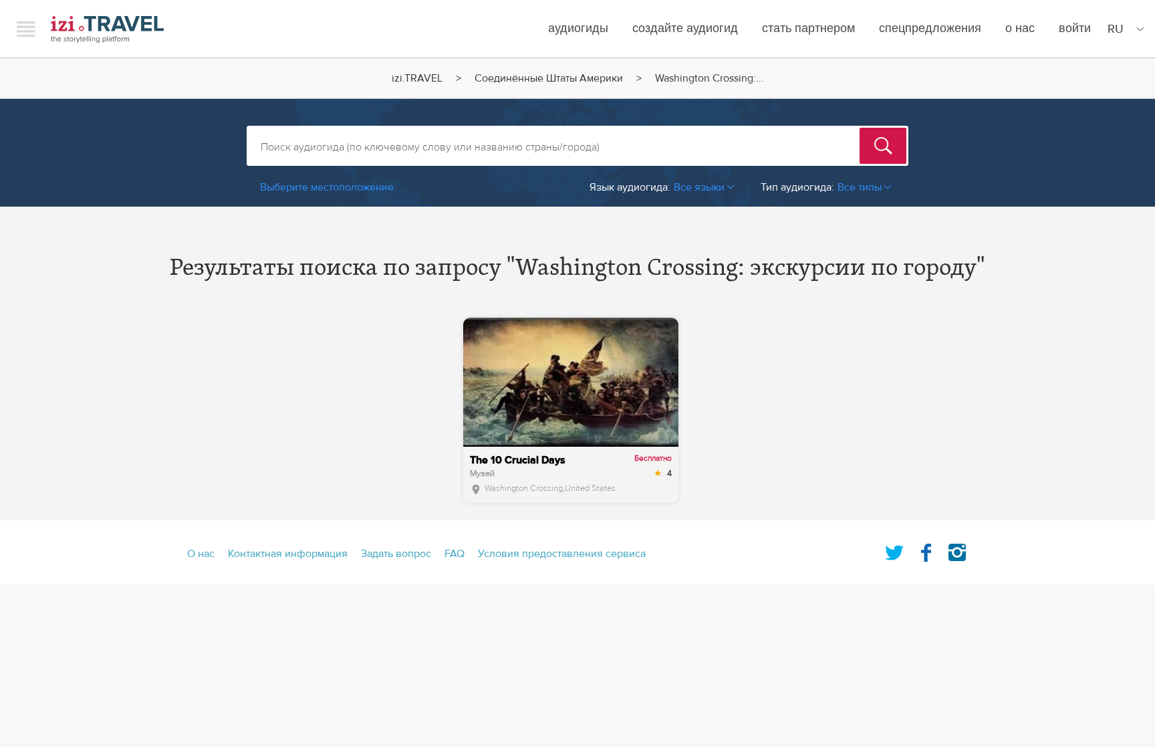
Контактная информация (288, 553)
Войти (1075, 28)
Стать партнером (808, 28)
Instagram (957, 550)
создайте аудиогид (685, 28)
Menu (26, 29)
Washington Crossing (524, 488)
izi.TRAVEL (107, 29)
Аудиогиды (578, 28)
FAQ (454, 553)
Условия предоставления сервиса (562, 553)
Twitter (894, 550)
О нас (1020, 28)
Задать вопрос (396, 553)
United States (590, 488)
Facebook (925, 550)
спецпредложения (930, 28)
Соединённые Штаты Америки (549, 78)
